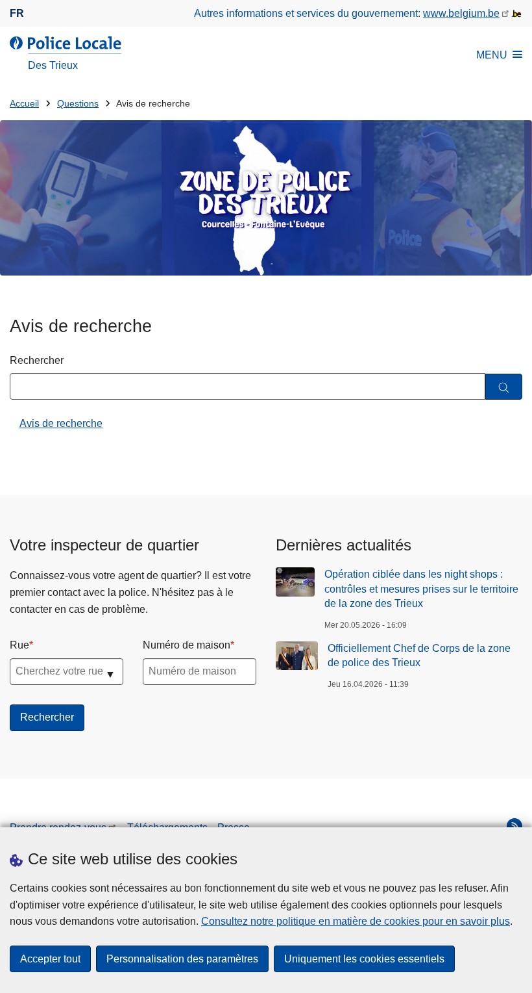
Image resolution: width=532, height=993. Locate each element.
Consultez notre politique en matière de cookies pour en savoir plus (355, 921)
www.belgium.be (461, 13)
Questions (78, 104)
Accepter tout (50, 958)
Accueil (24, 104)
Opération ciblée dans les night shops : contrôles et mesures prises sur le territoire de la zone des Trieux (421, 589)
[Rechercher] (503, 387)
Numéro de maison (186, 645)
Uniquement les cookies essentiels (364, 958)
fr (17, 13)
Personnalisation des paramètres (182, 958)
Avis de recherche (61, 423)
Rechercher (37, 360)
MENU (491, 54)
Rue (19, 645)
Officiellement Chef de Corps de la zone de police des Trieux (419, 655)
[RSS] (514, 826)
